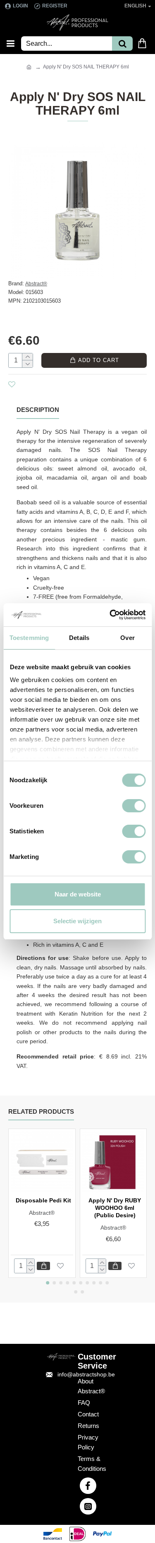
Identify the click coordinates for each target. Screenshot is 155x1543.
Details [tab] (79, 637)
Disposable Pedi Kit (43, 1200)
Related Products (41, 1111)
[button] (48, 1282)
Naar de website (78, 894)
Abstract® (36, 284)
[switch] (133, 805)
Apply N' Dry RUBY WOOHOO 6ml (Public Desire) (114, 1207)
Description (38, 409)
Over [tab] (127, 637)
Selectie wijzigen (77, 920)
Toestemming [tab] (29, 637)
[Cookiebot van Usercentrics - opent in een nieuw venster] (110, 614)
